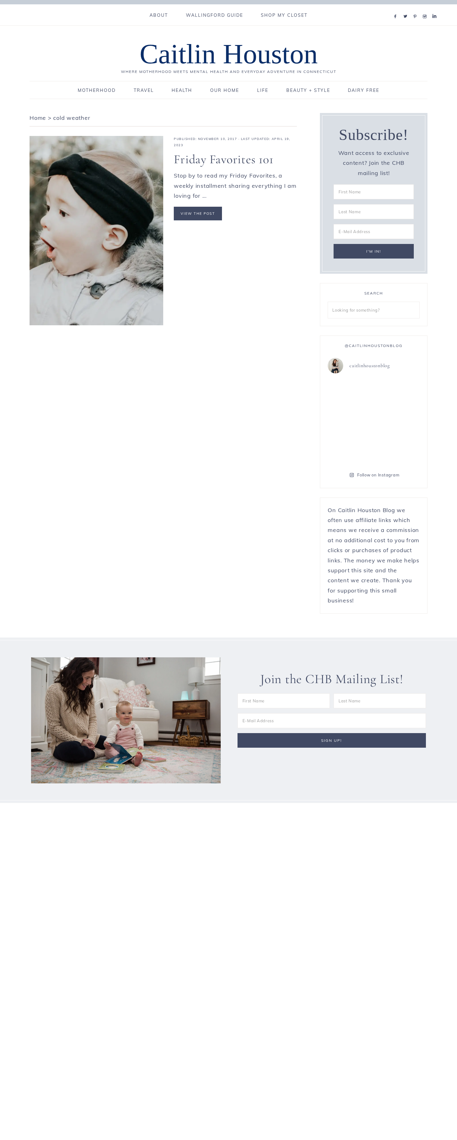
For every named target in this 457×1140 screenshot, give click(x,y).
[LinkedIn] (436, 8)
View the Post (198, 213)
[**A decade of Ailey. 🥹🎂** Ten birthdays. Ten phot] (350, 393)
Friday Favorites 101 (223, 159)
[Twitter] (407, 8)
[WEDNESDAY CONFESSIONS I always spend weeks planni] (397, 393)
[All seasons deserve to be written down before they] (397, 421)
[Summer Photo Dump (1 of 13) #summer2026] (350, 421)
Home (38, 117)
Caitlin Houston (229, 53)
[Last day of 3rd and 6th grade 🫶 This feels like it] (397, 449)
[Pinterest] (416, 8)
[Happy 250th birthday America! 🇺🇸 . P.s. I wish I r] (350, 449)
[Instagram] (426, 8)
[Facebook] (397, 8)
